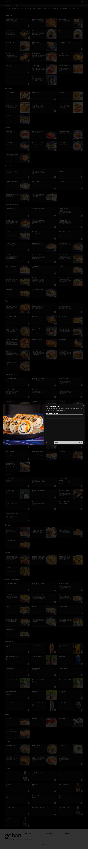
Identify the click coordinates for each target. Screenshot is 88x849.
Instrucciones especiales (52, 413)
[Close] (83, 405)
